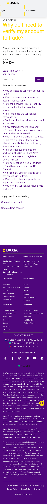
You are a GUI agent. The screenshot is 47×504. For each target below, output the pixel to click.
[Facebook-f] (12, 358)
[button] (4, 62)
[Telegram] (42, 358)
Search (39, 79)
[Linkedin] (27, 358)
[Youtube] (34, 358)
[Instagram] (20, 358)
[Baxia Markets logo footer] (10, 250)
